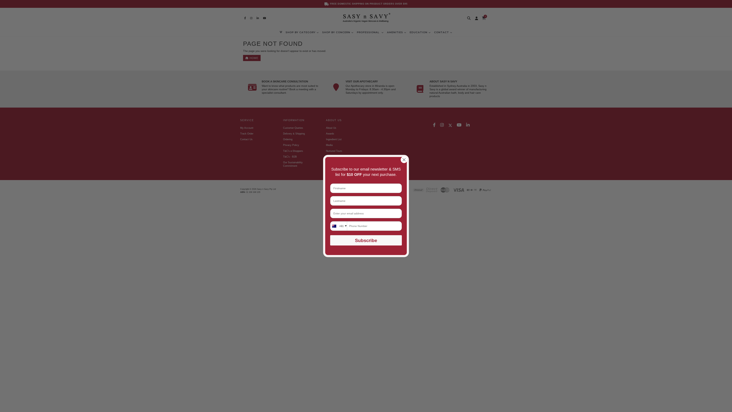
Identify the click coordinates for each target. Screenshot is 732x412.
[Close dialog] (404, 159)
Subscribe (366, 240)
